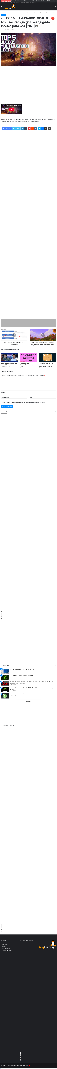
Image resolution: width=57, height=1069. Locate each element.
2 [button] (1, 611)
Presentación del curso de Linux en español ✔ (9, 364)
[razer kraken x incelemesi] (28, 1068)
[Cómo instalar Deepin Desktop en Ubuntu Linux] (5, 671)
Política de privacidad (6, 950)
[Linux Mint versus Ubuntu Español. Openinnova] (5, 677)
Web (31, 397)
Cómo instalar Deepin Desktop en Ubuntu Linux (22, 669)
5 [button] (1, 618)
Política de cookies (6, 948)
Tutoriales (7, 12)
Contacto (4, 946)
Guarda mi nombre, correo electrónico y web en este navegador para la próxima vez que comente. (24, 402)
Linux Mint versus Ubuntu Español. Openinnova (21, 675)
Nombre (3, 392)
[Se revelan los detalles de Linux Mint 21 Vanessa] (5, 695)
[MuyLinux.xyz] (10, 6)
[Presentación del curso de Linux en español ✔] (9, 357)
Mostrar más (28, 701)
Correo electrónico (5, 397)
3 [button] (1, 613)
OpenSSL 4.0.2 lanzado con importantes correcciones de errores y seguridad (28, 0)
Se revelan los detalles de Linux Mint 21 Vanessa (22, 694)
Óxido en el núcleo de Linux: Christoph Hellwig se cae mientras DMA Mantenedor (46, 365)
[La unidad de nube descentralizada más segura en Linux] (28, 357)
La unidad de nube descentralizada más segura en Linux (28, 365)
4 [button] (1, 616)
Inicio (3, 12)
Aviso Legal (4, 944)
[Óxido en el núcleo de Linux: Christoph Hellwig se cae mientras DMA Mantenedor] (47, 357)
